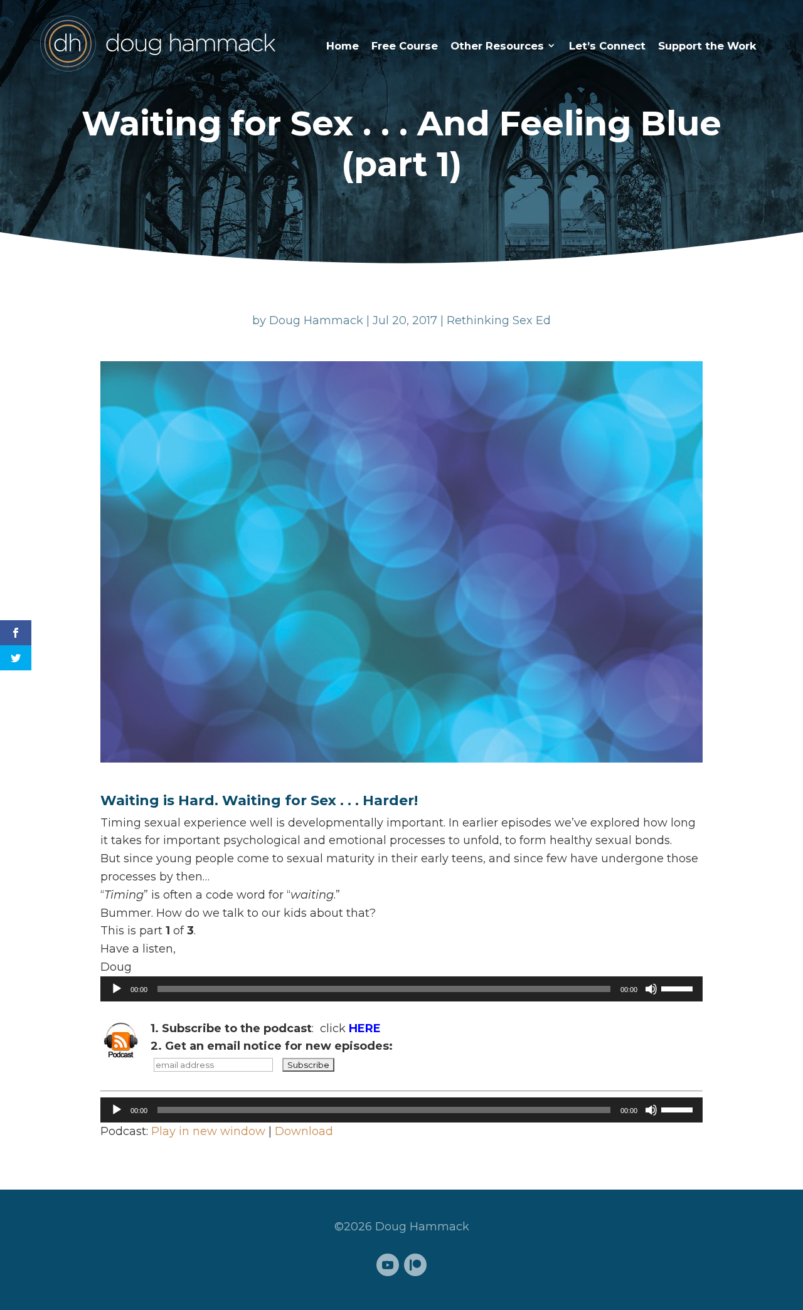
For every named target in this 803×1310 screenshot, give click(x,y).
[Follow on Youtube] (387, 1265)
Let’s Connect (607, 46)
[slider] (678, 987)
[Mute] (651, 989)
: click (266, 1028)
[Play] (116, 989)
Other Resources (497, 46)
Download (304, 1131)
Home (342, 46)
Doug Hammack (316, 320)
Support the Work (707, 46)
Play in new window (208, 1131)
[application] (401, 988)
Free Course (404, 46)
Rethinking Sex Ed (499, 320)
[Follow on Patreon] (415, 1265)
